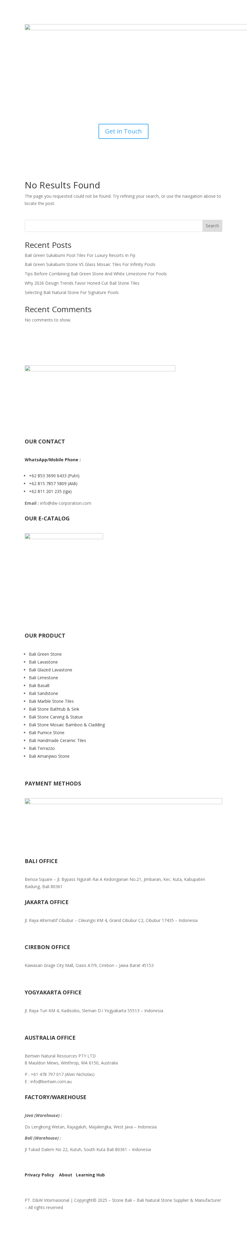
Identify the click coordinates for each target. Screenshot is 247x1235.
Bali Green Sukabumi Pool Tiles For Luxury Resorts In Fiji (80, 255)
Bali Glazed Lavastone (50, 670)
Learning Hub (90, 1175)
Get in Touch (123, 131)
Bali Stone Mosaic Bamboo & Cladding (67, 725)
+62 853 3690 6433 (48, 475)
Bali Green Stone (45, 654)
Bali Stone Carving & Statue (56, 717)
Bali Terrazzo (42, 748)
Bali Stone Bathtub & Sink (54, 709)
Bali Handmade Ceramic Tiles (57, 740)
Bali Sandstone (43, 693)
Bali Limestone (43, 677)
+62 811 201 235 (46, 491)
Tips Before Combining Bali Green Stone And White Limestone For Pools (96, 274)
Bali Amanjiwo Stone (49, 756)
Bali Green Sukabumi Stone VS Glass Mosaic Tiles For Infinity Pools (90, 264)
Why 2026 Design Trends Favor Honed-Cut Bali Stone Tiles (82, 283)
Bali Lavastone (43, 662)
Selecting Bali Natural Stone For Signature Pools (72, 292)
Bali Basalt (39, 685)
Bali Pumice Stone (46, 732)
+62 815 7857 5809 (48, 483)
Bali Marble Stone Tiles (51, 701)
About (65, 1175)
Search (212, 226)
